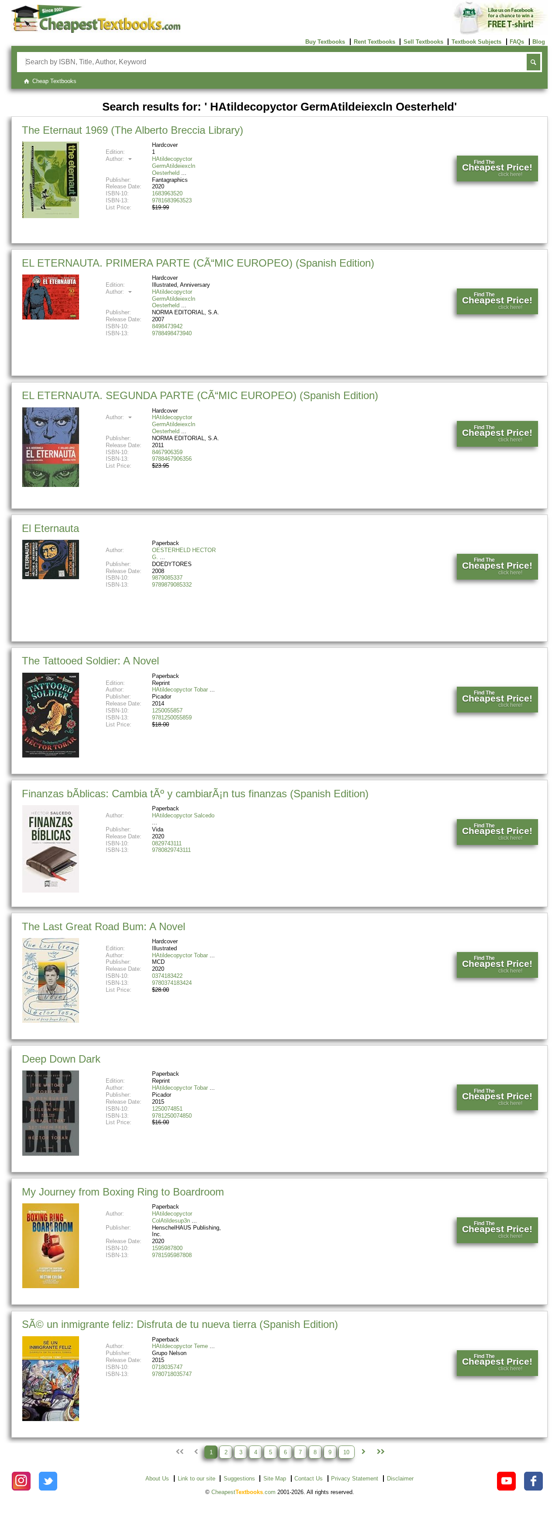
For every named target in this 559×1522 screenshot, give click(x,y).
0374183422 (167, 976)
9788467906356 (172, 458)
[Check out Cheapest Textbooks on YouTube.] (506, 1481)
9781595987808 (172, 1255)
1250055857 (167, 710)
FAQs (517, 41)
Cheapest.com (243, 1492)
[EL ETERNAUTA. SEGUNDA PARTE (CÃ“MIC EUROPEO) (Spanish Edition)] (50, 485)
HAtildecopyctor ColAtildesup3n (172, 1217)
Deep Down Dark (61, 1059)
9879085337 (167, 577)
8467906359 (167, 452)
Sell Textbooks (423, 41)
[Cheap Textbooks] (95, 31)
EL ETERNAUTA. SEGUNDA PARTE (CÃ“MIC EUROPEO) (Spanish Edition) (200, 395)
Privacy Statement (354, 1478)
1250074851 (167, 1108)
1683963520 (167, 193)
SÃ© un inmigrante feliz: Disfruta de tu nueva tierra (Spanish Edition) (180, 1324)
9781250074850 (172, 1115)
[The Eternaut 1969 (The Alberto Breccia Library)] (50, 216)
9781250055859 (172, 717)
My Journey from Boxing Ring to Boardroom (123, 1192)
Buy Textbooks (325, 41)
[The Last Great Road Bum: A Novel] (50, 1021)
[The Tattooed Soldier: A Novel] (50, 755)
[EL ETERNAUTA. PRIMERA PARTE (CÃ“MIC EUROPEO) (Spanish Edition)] (50, 317)
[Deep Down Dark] (50, 1153)
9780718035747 (172, 1374)
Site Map (274, 1478)
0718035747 (167, 1367)
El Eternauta (50, 528)
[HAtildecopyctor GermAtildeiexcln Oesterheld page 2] (363, 1452)
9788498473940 (172, 333)
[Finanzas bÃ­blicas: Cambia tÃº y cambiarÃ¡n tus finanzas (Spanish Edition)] (50, 890)
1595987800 (167, 1248)
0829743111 (167, 843)
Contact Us (308, 1478)
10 (346, 1452)
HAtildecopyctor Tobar (180, 689)
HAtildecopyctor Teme (180, 1346)
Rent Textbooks (374, 41)
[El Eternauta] (50, 577)
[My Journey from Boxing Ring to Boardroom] (50, 1286)
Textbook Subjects (476, 41)
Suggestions (239, 1478)
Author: (116, 159)
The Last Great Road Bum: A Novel (103, 926)
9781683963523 (172, 200)
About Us (157, 1478)
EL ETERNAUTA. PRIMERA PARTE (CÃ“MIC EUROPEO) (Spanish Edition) (198, 263)
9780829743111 (171, 850)
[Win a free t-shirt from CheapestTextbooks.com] (500, 33)
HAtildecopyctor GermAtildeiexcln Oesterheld (173, 166)
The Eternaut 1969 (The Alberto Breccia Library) (132, 130)
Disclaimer (400, 1478)
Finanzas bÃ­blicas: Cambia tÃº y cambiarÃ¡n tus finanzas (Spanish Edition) (195, 793)
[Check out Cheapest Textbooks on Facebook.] (533, 1481)
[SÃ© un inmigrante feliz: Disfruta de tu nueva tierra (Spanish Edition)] (50, 1419)
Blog (538, 41)
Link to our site (196, 1478)
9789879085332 (172, 584)
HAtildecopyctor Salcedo (183, 815)
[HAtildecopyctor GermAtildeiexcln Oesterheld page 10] (380, 1452)
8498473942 (167, 326)
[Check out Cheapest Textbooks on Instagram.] (21, 1481)
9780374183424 (172, 983)
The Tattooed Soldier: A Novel (90, 661)
